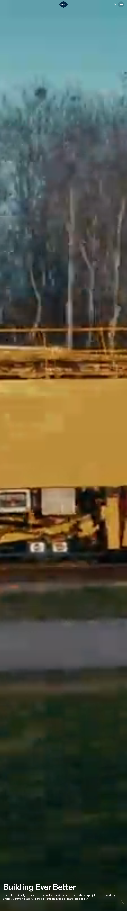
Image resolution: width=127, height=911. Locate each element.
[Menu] (121, 4)
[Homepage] (63, 4)
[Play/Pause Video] (122, 902)
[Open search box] (115, 4)
